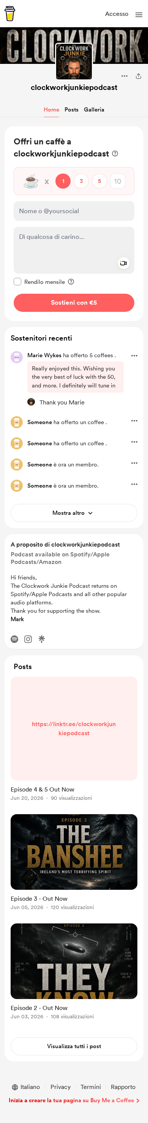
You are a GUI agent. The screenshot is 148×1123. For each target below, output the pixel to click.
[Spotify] (14, 639)
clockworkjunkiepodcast (74, 87)
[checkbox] (39, 282)
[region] (74, 223)
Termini (90, 1086)
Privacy (60, 1086)
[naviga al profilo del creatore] (74, 62)
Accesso (116, 13)
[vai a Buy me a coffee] (10, 13)
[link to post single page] (74, 740)
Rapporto (123, 1086)
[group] (74, 743)
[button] (138, 14)
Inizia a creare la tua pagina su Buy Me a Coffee (71, 1100)
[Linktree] (42, 639)
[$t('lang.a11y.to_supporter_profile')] (31, 401)
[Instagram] (28, 639)
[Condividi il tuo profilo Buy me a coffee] (138, 76)
